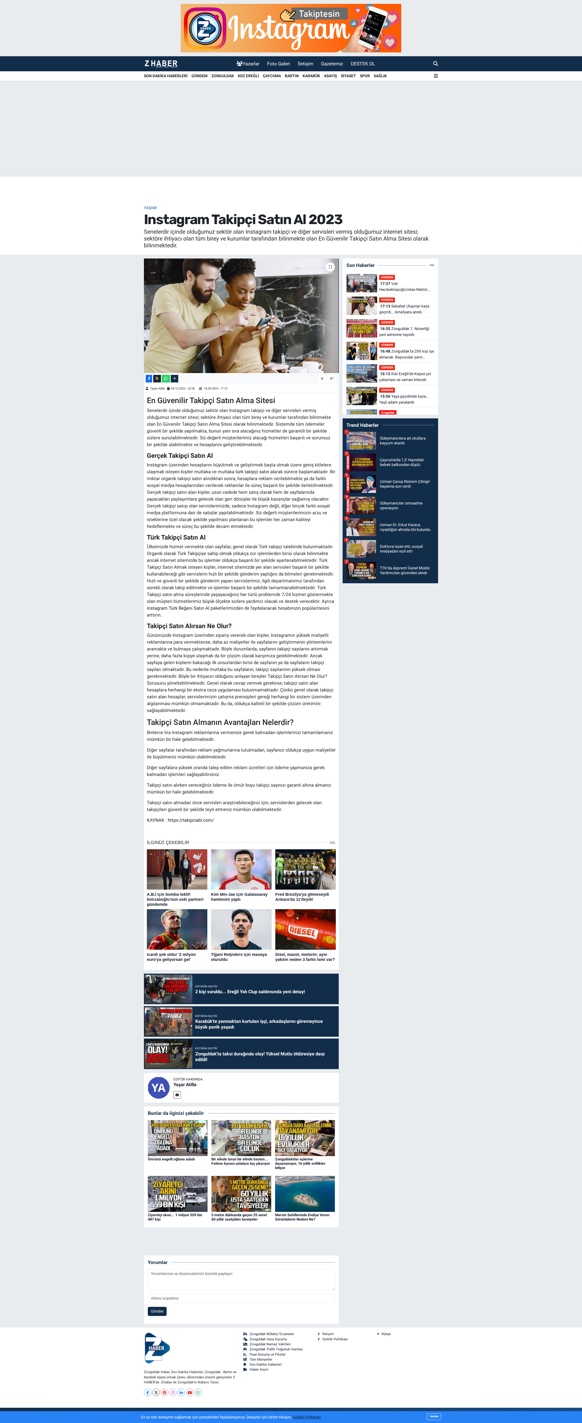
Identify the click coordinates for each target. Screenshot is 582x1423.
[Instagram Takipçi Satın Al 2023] (241, 315)
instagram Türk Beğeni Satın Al (178, 608)
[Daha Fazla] (174, 378)
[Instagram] (173, 1392)
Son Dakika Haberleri (266, 1364)
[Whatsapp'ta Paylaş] (166, 378)
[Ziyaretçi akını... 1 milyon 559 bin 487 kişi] (178, 1193)
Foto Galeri (278, 64)
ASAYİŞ (330, 76)
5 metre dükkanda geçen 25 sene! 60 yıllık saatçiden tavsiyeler (239, 1217)
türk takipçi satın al (255, 471)
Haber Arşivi (259, 1369)
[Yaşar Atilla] (159, 1087)
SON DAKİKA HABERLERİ (166, 76)
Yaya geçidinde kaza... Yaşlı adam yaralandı (404, 399)
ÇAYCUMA (272, 76)
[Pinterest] (164, 1392)
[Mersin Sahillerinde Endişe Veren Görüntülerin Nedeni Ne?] (305, 1193)
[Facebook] (147, 1392)
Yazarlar (251, 64)
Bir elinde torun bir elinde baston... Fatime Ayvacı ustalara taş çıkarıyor (240, 1161)
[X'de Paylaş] (157, 378)
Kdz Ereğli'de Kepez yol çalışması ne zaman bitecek (405, 376)
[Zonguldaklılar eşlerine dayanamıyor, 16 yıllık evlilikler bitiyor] (305, 1137)
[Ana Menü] (436, 76)
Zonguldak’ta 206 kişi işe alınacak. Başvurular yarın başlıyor (406, 354)
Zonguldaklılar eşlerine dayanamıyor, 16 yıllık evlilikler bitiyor (300, 1163)
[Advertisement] (291, 141)
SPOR (365, 76)
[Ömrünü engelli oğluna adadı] (178, 1137)
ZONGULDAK (222, 76)
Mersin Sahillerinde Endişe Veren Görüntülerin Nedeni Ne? (302, 1217)
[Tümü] (432, 265)
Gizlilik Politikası (335, 1339)
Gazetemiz (332, 64)
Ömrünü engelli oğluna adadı (171, 1159)
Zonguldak (388, 412)
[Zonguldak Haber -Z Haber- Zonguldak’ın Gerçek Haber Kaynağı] (161, 64)
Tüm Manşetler (261, 1359)
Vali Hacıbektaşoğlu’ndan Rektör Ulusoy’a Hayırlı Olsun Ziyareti (404, 286)
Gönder (157, 1311)
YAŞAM (150, 207)
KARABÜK (311, 76)
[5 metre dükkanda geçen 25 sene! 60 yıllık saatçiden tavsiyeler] (241, 1193)
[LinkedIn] (181, 1392)
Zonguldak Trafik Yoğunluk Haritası (276, 1349)
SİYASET (348, 76)
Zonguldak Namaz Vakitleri (270, 1344)
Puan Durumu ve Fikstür (268, 1354)
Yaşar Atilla (157, 388)
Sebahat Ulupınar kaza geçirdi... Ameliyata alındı (404, 309)
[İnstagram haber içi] (291, 28)
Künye (386, 1334)
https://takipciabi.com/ (191, 820)
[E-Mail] (177, 1095)
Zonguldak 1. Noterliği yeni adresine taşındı (404, 331)
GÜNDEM (199, 76)
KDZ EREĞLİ (248, 76)
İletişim (305, 64)
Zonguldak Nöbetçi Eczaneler (272, 1334)
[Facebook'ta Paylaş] (149, 378)
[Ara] (435, 63)
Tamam (434, 1416)
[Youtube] (189, 1392)
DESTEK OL (363, 64)
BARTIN (292, 76)
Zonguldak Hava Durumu (268, 1339)
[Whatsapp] (198, 1392)
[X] (156, 1392)
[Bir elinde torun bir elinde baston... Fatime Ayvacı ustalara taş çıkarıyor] (241, 1137)
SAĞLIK (380, 76)
